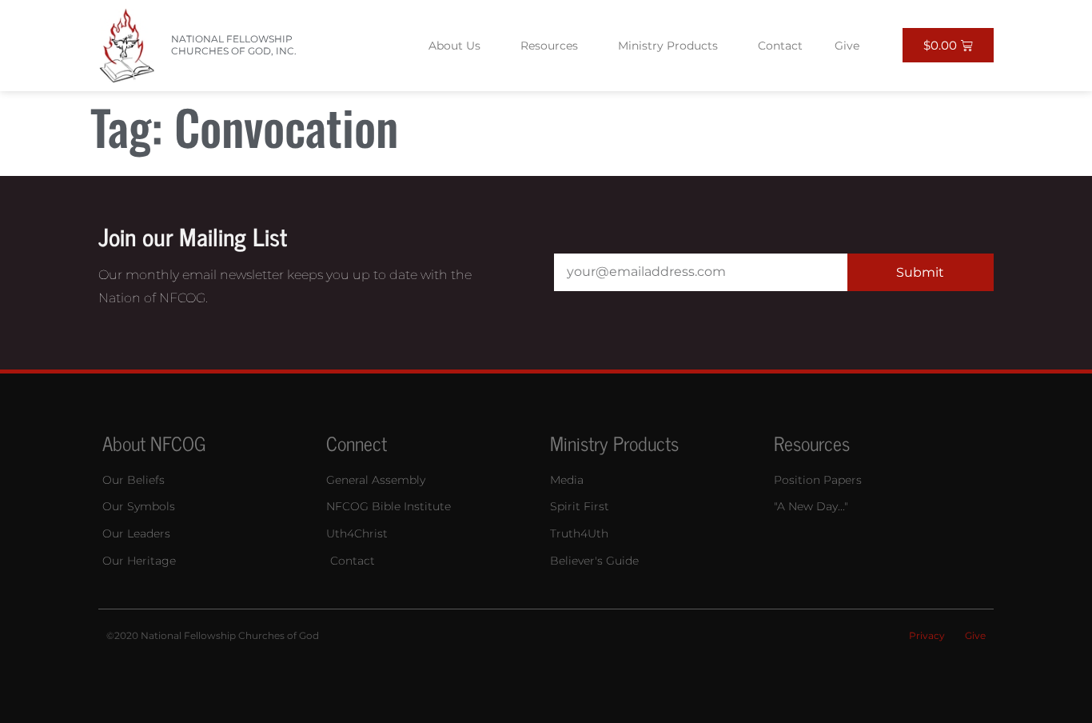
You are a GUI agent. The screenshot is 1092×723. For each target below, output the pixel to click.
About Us (454, 45)
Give (847, 45)
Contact (780, 45)
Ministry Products (668, 45)
